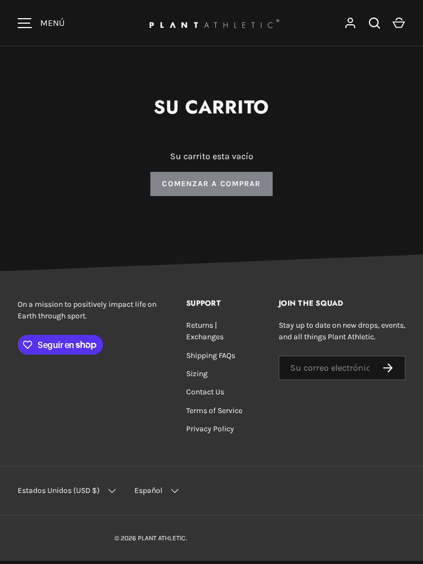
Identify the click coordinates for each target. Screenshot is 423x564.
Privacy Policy (210, 428)
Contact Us (205, 392)
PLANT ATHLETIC (162, 538)
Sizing (197, 373)
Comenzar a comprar (211, 183)
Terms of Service (214, 410)
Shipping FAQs (210, 355)
